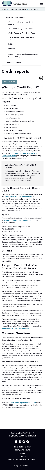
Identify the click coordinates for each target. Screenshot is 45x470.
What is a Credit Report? (15, 17)
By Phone (11, 48)
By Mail (10, 44)
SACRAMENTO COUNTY (22, 434)
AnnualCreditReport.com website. (16, 328)
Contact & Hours (22, 450)
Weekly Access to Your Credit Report (22, 33)
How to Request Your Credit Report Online (21, 38)
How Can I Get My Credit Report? (21, 29)
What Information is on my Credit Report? (20, 23)
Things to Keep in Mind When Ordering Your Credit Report (23, 55)
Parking (22, 453)
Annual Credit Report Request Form (18, 220)
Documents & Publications (17, 9)
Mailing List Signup (22, 447)
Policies (22, 456)
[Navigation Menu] (41, 4)
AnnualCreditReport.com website (18, 196)
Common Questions (13, 62)
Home (4, 9)
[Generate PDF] (41, 78)
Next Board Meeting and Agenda (22, 459)
